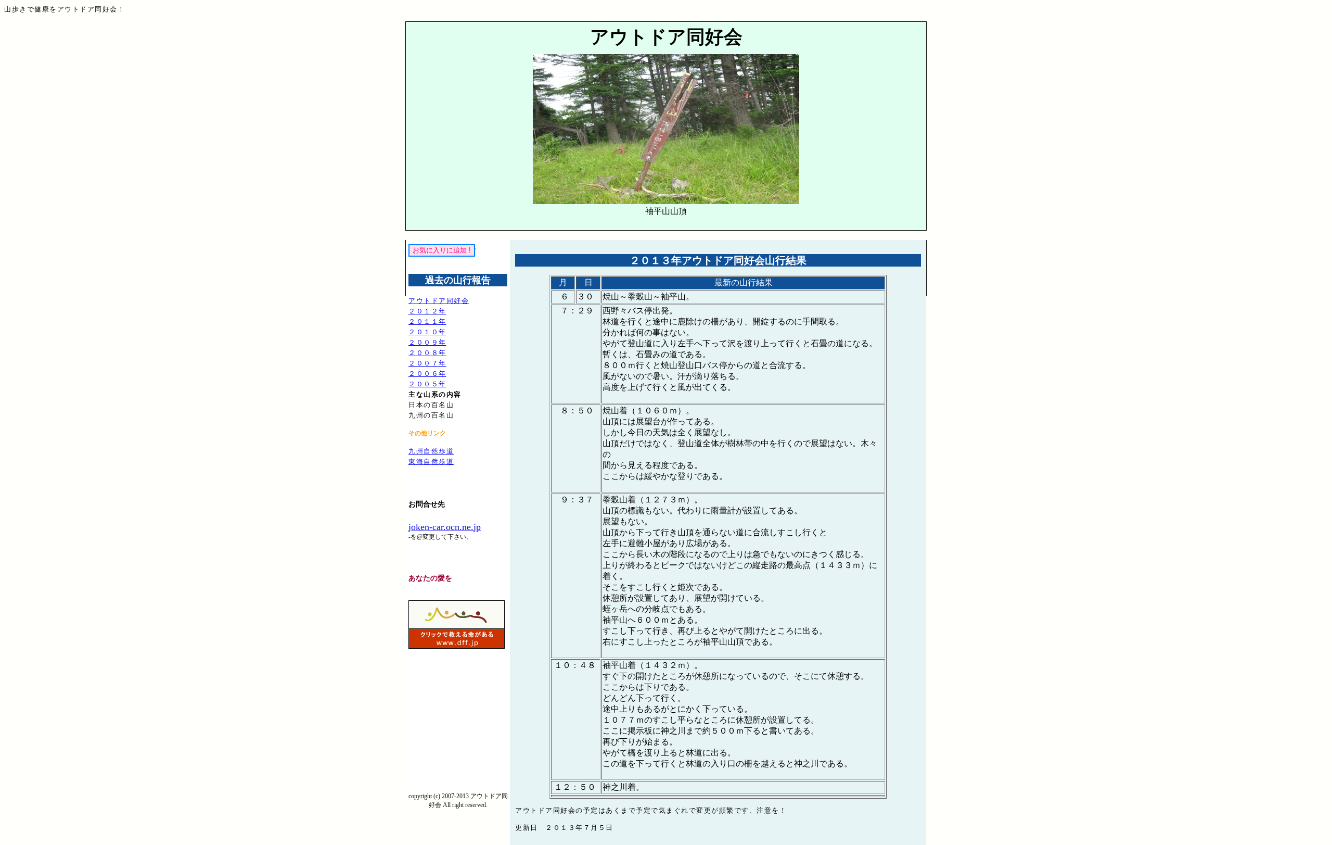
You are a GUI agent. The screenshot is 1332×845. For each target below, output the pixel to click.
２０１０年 (427, 332)
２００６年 (427, 373)
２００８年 (427, 353)
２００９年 (427, 342)
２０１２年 (427, 311)
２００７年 (427, 363)
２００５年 (427, 384)
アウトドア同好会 (438, 301)
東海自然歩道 (431, 461)
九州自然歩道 (431, 451)
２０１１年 (427, 321)
